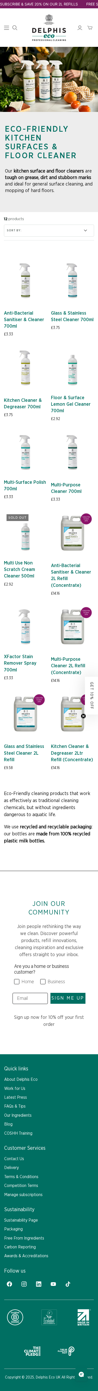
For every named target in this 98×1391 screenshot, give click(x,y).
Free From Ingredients (24, 1238)
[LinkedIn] (38, 1284)
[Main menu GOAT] (6, 27)
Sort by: (14, 230)
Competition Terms (21, 1186)
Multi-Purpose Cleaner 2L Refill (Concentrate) (68, 666)
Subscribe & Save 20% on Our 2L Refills (39, 4)
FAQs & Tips (15, 1106)
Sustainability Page (21, 1220)
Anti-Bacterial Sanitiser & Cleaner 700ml (24, 320)
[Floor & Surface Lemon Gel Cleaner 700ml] (72, 367)
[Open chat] (81, 1374)
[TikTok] (68, 1284)
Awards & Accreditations (26, 1256)
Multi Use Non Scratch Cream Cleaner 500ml (19, 570)
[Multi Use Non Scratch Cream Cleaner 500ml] (25, 533)
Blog (8, 1124)
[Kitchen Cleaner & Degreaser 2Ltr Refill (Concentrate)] (72, 714)
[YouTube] (53, 1284)
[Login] (80, 28)
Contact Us (14, 1159)
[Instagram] (24, 1284)
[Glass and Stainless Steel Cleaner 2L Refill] (25, 714)
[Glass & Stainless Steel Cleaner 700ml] (72, 280)
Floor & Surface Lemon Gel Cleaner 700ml (71, 404)
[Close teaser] (83, 716)
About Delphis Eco (21, 1079)
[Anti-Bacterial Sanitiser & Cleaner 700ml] (25, 280)
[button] (91, 695)
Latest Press (15, 1097)
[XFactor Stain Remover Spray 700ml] (25, 626)
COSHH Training (18, 1133)
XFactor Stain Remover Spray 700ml (20, 663)
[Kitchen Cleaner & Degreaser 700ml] (25, 367)
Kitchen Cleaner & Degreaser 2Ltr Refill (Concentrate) (72, 753)
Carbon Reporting (20, 1247)
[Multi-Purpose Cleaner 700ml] (72, 452)
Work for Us (14, 1089)
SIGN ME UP (67, 998)
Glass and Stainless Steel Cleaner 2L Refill (24, 753)
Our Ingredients (18, 1115)
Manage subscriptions (23, 1195)
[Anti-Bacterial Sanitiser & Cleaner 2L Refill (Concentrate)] (72, 533)
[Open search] (15, 27)
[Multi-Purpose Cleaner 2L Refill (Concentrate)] (72, 626)
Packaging (13, 1229)
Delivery (11, 1168)
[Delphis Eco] (49, 27)
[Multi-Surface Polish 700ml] (25, 452)
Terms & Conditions (21, 1177)
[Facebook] (9, 1284)
